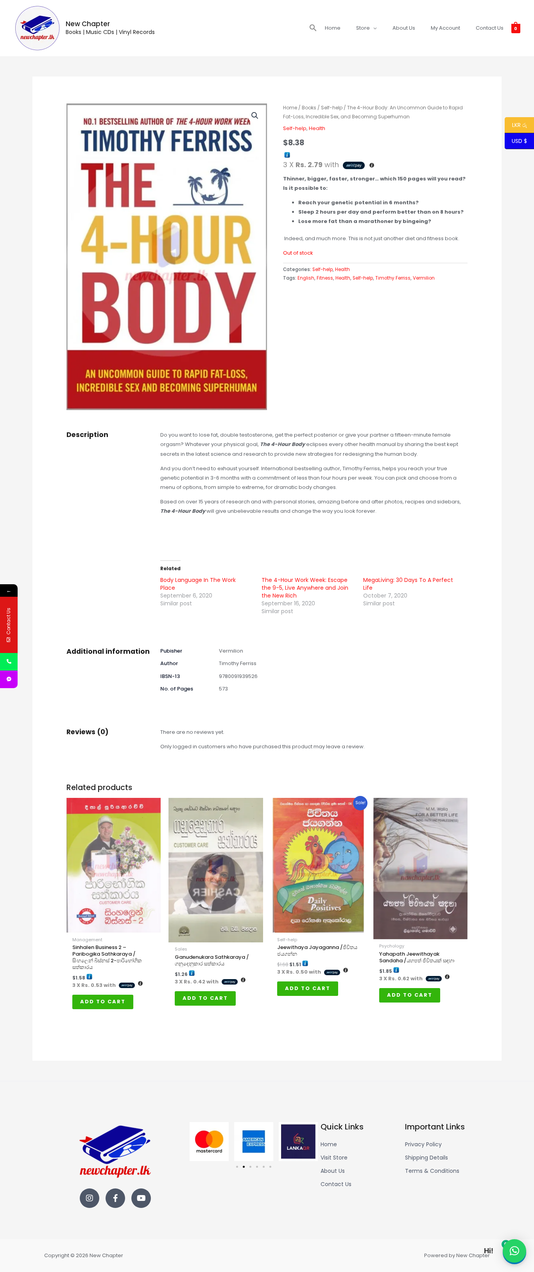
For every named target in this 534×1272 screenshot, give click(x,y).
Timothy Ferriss (392, 278)
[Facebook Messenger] (9, 679)
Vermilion (424, 278)
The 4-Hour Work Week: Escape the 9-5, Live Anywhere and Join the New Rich (305, 587)
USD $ (519, 141)
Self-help (331, 107)
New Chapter (88, 24)
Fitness (325, 278)
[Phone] (9, 662)
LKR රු (516, 125)
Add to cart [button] (102, 1001)
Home (290, 107)
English (305, 278)
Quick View (114, 927)
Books (309, 107)
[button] (313, 28)
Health (317, 128)
